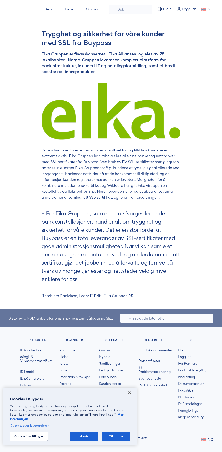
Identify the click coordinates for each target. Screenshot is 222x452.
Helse (64, 357)
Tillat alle (116, 436)
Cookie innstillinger (29, 436)
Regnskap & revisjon (75, 377)
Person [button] (70, 9)
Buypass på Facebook (188, 439)
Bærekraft (139, 438)
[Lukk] (129, 392)
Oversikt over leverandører (29, 425)
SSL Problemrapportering (155, 370)
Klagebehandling (191, 417)
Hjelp (182, 350)
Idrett (64, 364)
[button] (207, 9)
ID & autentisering (33, 350)
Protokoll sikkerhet (153, 385)
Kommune (67, 350)
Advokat (66, 384)
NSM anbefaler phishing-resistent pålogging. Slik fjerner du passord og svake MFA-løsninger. (107, 318)
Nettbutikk (186, 397)
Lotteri (64, 370)
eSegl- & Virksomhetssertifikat (36, 359)
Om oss (105, 350)
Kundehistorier (110, 384)
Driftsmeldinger (190, 404)
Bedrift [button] (50, 9)
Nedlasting (186, 377)
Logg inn (184, 357)
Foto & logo (108, 377)
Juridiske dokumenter (155, 350)
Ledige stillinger (111, 370)
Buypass (12, 339)
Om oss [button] (92, 9)
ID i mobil (27, 372)
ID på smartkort (32, 378)
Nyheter (105, 357)
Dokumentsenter (191, 384)
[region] (70, 416)
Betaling (26, 385)
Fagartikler (186, 390)
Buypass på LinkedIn (195, 439)
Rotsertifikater (149, 361)
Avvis (84, 436)
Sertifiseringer (109, 364)
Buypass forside (23, 9)
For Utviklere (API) (192, 370)
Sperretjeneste (150, 378)
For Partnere (187, 364)
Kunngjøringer (189, 411)
